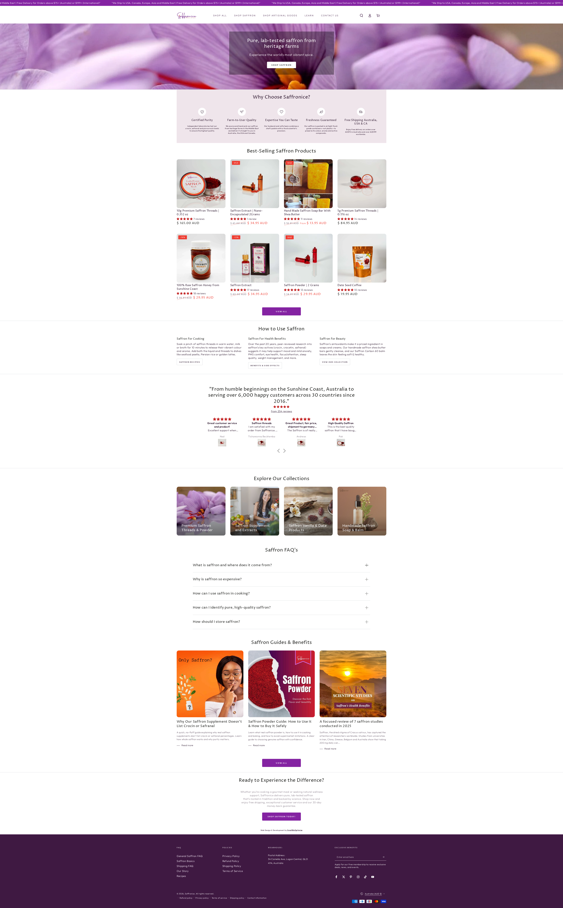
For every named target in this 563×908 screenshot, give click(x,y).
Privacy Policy (231, 856)
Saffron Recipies (189, 362)
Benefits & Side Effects (265, 366)
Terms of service (219, 898)
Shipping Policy (231, 866)
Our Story (183, 871)
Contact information (257, 898)
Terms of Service (232, 871)
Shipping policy (237, 898)
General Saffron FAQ (190, 856)
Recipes (181, 876)
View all (281, 311)
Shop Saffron (281, 65)
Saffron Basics (185, 861)
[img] (281, 407)
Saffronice (190, 893)
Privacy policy (202, 898)
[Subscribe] (384, 856)
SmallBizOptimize (294, 830)
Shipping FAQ (185, 866)
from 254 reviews (281, 411)
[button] (361, 15)
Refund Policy (230, 861)
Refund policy (186, 898)
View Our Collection (335, 362)
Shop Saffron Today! (282, 816)
